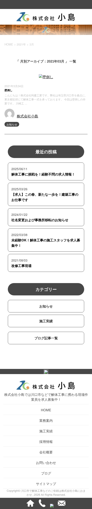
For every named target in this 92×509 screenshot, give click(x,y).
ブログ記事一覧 (46, 338)
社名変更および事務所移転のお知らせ (39, 219)
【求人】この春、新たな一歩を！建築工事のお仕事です (44, 197)
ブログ (46, 473)
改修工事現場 (21, 265)
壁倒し (8, 90)
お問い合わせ (46, 462)
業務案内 (46, 420)
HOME (46, 409)
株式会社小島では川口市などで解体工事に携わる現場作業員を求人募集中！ (46, 397)
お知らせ (11, 124)
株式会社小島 (27, 116)
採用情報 (46, 441)
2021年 (21, 44)
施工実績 (46, 320)
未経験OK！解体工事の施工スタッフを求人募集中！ (45, 243)
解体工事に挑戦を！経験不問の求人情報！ (43, 174)
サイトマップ (46, 483)
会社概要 (46, 452)
